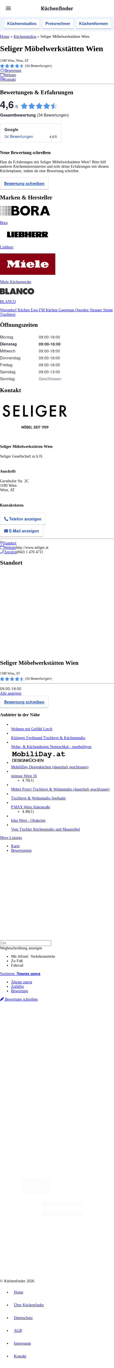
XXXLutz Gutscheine (64, 1032)
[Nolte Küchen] (90, 1237)
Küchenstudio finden (27, 1014)
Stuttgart (63, 1028)
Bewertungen (21, 850)
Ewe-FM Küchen (45, 310)
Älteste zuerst (21, 982)
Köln (53, 1028)
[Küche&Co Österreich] (76, 1260)
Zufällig (17, 986)
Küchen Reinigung (25, 1061)
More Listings (11, 838)
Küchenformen (93, 23)
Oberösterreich (95, 1023)
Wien (14, 1028)
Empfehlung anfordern (29, 1019)
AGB (18, 1331)
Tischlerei (7, 314)
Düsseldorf (27, 1028)
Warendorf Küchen (15, 310)
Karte (15, 846)
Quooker (82, 310)
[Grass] (83, 1193)
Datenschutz (23, 1318)
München (62, 1023)
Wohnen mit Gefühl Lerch (31, 729)
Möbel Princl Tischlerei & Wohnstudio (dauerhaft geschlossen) (60, 789)
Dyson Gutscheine (93, 1032)
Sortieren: (20, 974)
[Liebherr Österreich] (62, 1215)
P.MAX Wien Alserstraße (30, 807)
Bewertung (19, 991)
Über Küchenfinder (26, 1070)
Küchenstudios (22, 23)
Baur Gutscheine (38, 1037)
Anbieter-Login (27, 1107)
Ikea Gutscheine (37, 1032)
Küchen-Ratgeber (24, 1065)
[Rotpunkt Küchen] (36, 1260)
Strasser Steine (101, 310)
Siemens (87, 1028)
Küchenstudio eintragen (29, 1103)
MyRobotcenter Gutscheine (69, 1037)
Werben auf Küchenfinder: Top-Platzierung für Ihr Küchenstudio (62, 1098)
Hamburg (48, 1023)
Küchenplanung (23, 1056)
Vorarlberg (77, 1023)
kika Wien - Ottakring (28, 820)
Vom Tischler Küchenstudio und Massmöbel (45, 829)
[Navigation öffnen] (8, 8)
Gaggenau (67, 310)
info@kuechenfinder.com (20, 1127)
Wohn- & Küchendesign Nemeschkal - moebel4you (51, 747)
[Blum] (36, 1193)
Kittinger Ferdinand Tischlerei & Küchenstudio (48, 738)
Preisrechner (57, 23)
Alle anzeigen (10, 693)
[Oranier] (45, 1237)
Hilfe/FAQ (19, 1074)
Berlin (36, 1023)
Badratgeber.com (24, 1078)
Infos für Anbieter (25, 1094)
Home (4, 36)
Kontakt (20, 1356)
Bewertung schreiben (24, 183)
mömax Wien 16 (24, 776)
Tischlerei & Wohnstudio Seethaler (38, 798)
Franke (75, 1028)
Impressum (22, 1343)
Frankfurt (42, 1028)
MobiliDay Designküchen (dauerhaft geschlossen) (50, 767)
